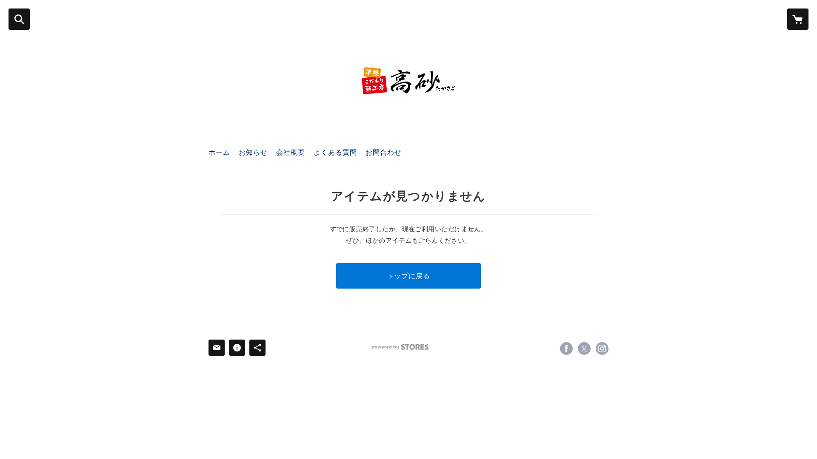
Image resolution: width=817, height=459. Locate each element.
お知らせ (253, 152)
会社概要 (290, 152)
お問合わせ (384, 152)
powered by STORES (400, 347)
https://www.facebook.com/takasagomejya (566, 348)
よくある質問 (335, 152)
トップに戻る (408, 276)
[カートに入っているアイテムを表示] (797, 19)
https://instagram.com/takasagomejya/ (602, 348)
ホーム (219, 152)
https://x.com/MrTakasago (584, 348)
